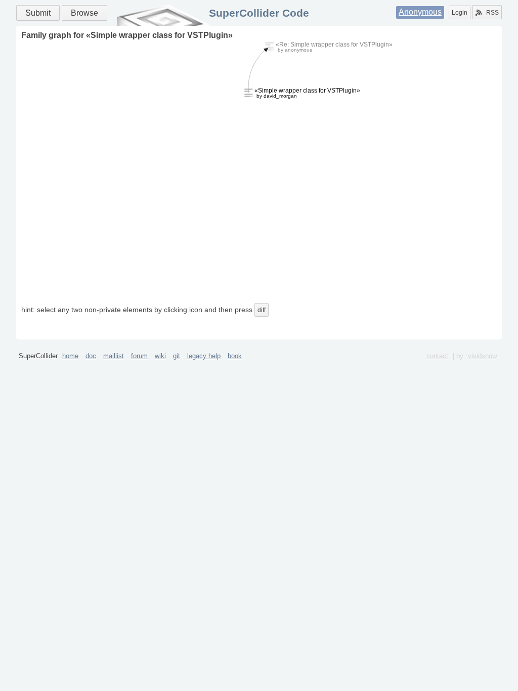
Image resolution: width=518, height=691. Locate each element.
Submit (38, 13)
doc (90, 356)
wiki (160, 356)
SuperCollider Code (259, 13)
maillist (113, 356)
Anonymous (420, 12)
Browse (84, 13)
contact (437, 356)
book (235, 356)
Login (459, 12)
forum (139, 356)
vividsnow (482, 356)
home (70, 356)
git (176, 356)
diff (261, 310)
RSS (492, 12)
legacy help (204, 356)
